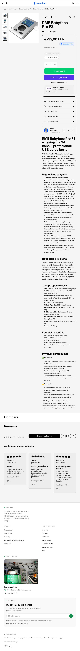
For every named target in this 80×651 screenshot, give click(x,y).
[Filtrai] (68, 436)
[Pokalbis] (64, 130)
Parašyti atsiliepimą (44, 436)
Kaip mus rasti (9, 593)
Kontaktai (7, 544)
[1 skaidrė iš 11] (4, 15)
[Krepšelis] (77, 3)
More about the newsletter (16, 624)
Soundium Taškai (47, 544)
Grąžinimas (8, 533)
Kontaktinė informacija (11, 642)
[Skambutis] (68, 130)
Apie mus (45, 530)
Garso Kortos (23, 9)
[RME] (49, 17)
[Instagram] (6, 646)
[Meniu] (2, 3)
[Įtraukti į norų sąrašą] (70, 17)
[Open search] (63, 436)
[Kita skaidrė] (36, 28)
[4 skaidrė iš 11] (4, 33)
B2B (43, 551)
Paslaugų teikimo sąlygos (55, 638)
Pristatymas (8, 530)
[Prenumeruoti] (71, 616)
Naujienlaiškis (46, 540)
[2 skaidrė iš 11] (4, 21)
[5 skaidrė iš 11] (4, 39)
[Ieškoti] (7, 3)
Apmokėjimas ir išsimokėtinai (14, 540)
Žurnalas (45, 533)
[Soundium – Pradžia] (5, 9)
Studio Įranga (12, 9)
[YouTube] (10, 646)
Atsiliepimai (45, 537)
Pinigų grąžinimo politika (25, 638)
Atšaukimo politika (40, 638)
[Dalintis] (74, 17)
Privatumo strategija (10, 638)
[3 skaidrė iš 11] (4, 27)
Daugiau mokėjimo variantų (59, 82)
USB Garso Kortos (35, 9)
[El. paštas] (72, 130)
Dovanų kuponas (47, 547)
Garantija (7, 537)
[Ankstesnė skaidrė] (11, 28)
